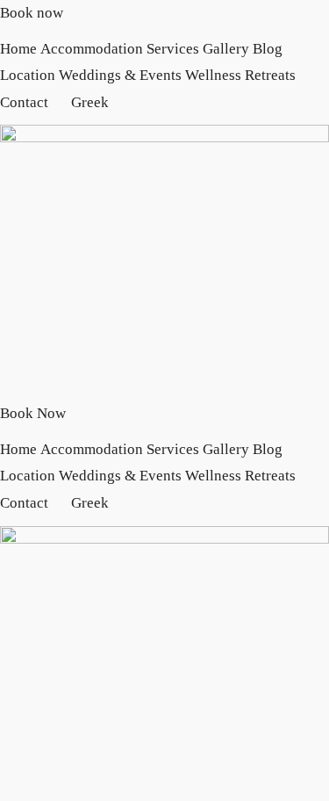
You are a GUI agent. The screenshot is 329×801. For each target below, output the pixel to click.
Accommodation (91, 48)
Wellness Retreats (240, 75)
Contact (24, 102)
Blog (268, 48)
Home (18, 48)
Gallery (226, 48)
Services (173, 48)
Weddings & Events (120, 75)
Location (27, 75)
